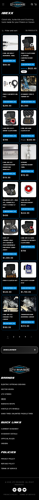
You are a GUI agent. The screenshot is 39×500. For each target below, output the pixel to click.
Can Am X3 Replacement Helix (27, 203)
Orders (4, 443)
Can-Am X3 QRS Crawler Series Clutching (28, 241)
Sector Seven (7, 389)
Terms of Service (9, 468)
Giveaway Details (9, 434)
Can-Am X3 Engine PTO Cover (8, 317)
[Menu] (3, 4)
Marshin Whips (8, 404)
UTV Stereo (6, 394)
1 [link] (7, 337)
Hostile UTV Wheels (10, 409)
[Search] (32, 4)
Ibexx (3, 399)
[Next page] (31, 336)
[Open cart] (35, 4)
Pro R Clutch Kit (10, 280)
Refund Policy (8, 464)
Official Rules (8, 439)
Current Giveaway (10, 429)
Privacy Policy (8, 459)
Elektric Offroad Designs (13, 384)
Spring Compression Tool (27, 165)
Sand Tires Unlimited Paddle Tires (17, 413)
